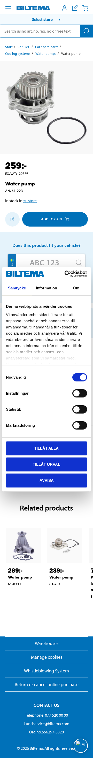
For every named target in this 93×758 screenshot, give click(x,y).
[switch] (79, 393)
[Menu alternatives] (8, 8)
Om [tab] (76, 288)
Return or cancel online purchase (47, 684)
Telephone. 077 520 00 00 (46, 715)
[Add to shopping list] (12, 219)
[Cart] (85, 8)
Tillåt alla (46, 448)
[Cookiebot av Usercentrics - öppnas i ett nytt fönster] (65, 273)
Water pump (20, 577)
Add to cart (52, 219)
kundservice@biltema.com (46, 723)
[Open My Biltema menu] (64, 8)
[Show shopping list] (75, 8)
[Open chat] (80, 745)
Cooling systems (17, 53)
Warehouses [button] (46, 643)
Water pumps (45, 53)
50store (30, 200)
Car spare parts (46, 46)
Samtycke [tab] (17, 288)
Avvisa (47, 480)
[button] (46, 19)
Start (9, 46)
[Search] (86, 31)
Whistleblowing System (46, 671)
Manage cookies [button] (46, 657)
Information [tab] (46, 288)
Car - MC (24, 46)
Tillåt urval (46, 464)
